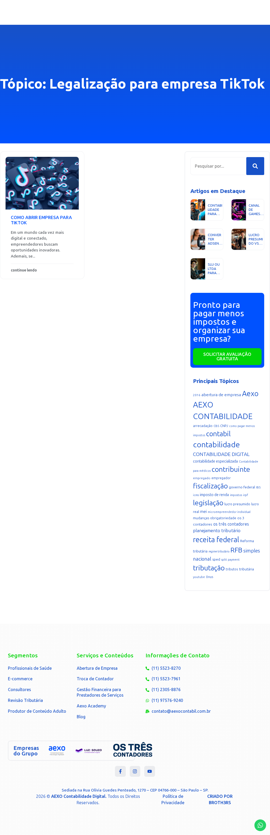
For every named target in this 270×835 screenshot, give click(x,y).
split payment (230, 559)
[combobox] (218, 166)
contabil (218, 434)
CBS (216, 426)
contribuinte (231, 469)
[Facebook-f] (120, 771)
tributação (209, 568)
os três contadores (231, 524)
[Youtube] (149, 771)
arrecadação (203, 426)
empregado (201, 478)
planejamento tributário (216, 530)
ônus (209, 577)
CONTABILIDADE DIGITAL (221, 454)
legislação (208, 503)
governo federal (242, 487)
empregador (221, 478)
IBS (258, 487)
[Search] (255, 166)
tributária (246, 569)
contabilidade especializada (215, 461)
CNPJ (224, 426)
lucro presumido (237, 504)
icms (196, 495)
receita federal (216, 539)
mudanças (201, 518)
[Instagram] (135, 771)
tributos (232, 569)
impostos (236, 495)
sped (216, 559)
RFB (236, 550)
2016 (196, 395)
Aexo (250, 393)
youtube (199, 577)
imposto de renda (214, 495)
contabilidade (216, 444)
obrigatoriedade (223, 518)
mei (203, 511)
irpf (245, 495)
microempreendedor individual (229, 512)
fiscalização (210, 486)
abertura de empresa (221, 394)
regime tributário (219, 551)
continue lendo (24, 270)
